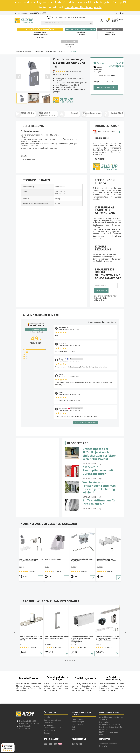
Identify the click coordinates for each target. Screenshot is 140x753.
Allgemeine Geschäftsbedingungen (52, 726)
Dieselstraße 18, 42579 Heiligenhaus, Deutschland (29, 722)
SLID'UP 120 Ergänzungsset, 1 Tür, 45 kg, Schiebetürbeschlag (29, 560)
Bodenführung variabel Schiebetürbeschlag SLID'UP (106, 560)
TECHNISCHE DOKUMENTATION (47, 114)
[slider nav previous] (15, 632)
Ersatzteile (69, 44)
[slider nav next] (124, 632)
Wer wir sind (19, 13)
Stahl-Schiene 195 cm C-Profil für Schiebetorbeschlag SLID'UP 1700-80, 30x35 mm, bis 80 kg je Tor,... (108, 638)
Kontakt (28, 13)
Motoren (40, 37)
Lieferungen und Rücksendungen (78, 720)
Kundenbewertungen (92, 113)
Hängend (110, 32)
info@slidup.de (25, 726)
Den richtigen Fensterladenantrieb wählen (109, 723)
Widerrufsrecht (49, 730)
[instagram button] (123, 13)
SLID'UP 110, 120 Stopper (52, 559)
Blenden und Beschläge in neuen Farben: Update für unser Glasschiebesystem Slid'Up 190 (70, 2)
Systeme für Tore (110, 29)
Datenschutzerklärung (52, 720)
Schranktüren (40, 32)
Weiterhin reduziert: (70, 7)
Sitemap (102, 735)
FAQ (73, 727)
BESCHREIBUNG (28, 113)
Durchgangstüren (40, 35)
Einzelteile (69, 41)
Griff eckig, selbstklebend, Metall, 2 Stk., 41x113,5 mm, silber (32, 637)
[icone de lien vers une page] (46, 744)
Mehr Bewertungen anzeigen (85, 422)
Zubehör (70, 47)
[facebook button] (120, 13)
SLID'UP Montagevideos (108, 732)
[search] (90, 22)
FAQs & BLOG (117, 113)
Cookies (47, 733)
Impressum (48, 723)
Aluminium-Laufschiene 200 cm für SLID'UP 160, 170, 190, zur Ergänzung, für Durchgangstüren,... (56, 639)
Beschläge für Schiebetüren (40, 29)
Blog (115, 13)
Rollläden (80, 35)
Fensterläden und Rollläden (80, 29)
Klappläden (80, 32)
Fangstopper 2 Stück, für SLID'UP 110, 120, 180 (81, 560)
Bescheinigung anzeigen (36, 329)
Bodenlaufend (111, 35)
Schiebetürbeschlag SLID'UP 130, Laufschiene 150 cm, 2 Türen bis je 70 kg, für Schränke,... (83, 638)
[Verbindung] (103, 20)
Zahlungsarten (77, 724)
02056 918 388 (40, 13)
